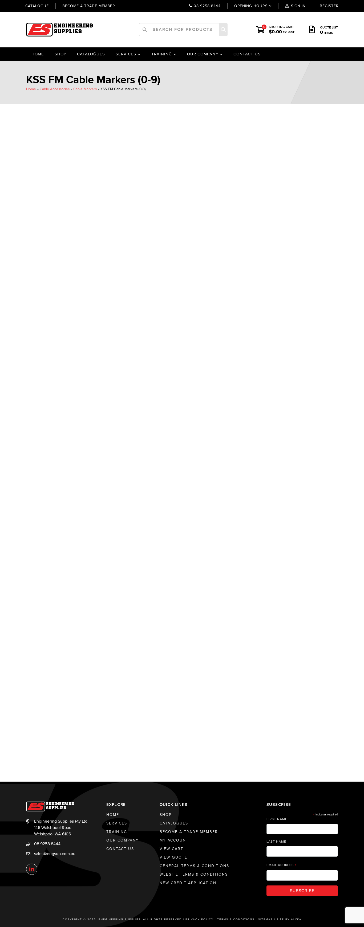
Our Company (202, 54)
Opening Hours (247, 6)
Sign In (298, 6)
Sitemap (265, 919)
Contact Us (247, 54)
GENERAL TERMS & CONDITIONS (194, 866)
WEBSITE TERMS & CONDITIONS (194, 874)
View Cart (171, 849)
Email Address (281, 865)
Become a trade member (88, 6)
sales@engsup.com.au (54, 853)
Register (329, 6)
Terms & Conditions (235, 919)
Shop (60, 54)
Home (37, 54)
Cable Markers (85, 89)
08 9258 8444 (206, 6)
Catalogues (91, 54)
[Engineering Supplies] (59, 29)
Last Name (276, 841)
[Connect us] (31, 869)
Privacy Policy (199, 919)
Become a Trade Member (189, 832)
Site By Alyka (289, 919)
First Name (276, 819)
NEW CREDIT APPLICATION (188, 883)
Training (161, 54)
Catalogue (37, 6)
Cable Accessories (55, 89)
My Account (174, 840)
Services (126, 54)
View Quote (173, 857)
